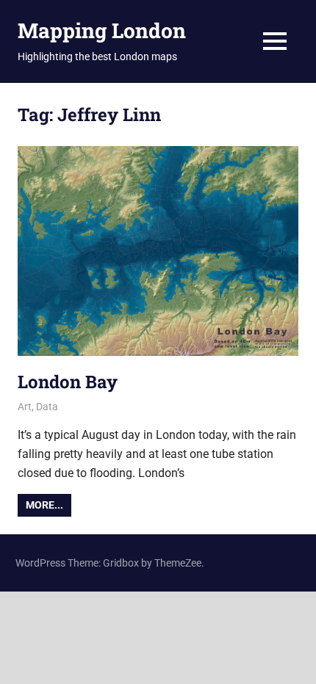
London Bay (68, 381)
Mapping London (102, 30)
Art (25, 406)
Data (47, 406)
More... (44, 505)
